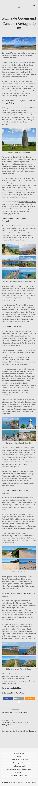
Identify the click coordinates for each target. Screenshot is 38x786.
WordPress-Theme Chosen (11, 782)
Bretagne (17, 712)
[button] (8, 698)
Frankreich (24, 712)
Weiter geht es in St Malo (11, 688)
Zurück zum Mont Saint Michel (13, 693)
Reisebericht (15, 709)
